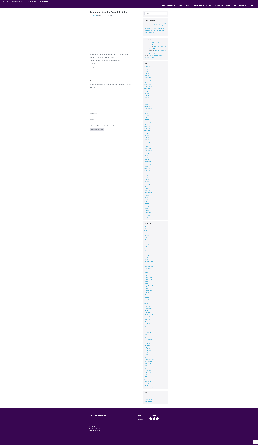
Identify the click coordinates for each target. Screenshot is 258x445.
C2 (145, 250)
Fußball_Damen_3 (148, 279)
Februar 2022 (147, 161)
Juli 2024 (146, 111)
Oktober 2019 (147, 212)
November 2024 (148, 104)
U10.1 (145, 328)
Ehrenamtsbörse (148, 264)
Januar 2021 (147, 184)
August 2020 (147, 194)
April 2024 (146, 117)
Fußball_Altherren (148, 274)
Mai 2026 (146, 71)
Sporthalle (146, 317)
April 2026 (146, 73)
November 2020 (148, 188)
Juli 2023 (146, 132)
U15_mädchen (148, 347)
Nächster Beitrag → (136, 73)
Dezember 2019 (148, 208)
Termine (228, 5)
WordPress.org (148, 401)
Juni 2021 (146, 175)
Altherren (146, 233)
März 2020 (146, 203)
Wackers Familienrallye (160, 50)
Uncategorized (147, 378)
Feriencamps (147, 268)
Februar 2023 (147, 141)
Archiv (145, 237)
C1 (145, 248)
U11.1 (145, 334)
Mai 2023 (146, 135)
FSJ (145, 270)
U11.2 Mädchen (148, 339)
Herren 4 (146, 301)
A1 (145, 226)
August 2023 (147, 130)
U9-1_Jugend (147, 372)
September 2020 (148, 192)
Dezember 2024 (148, 102)
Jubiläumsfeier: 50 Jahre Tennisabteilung (154, 28)
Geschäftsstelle (148, 292)
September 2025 (148, 86)
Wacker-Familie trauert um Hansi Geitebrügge (155, 23)
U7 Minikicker (147, 363)
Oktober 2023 (147, 126)
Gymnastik (146, 294)
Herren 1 (146, 295)
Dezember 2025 (148, 80)
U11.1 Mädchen (148, 336)
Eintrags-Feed (147, 397)
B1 (145, 239)
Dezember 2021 (148, 164)
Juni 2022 (146, 155)
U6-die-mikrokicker (148, 359)
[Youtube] (255, 1)
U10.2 (145, 330)
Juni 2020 (146, 197)
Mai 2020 (146, 199)
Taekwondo (147, 319)
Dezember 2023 (148, 122)
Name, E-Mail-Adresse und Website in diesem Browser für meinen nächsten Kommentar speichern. (114, 125)
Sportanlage (147, 316)
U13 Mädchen (147, 343)
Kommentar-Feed (148, 399)
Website (92, 119)
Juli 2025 (146, 90)
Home (163, 5)
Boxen (146, 246)
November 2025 (148, 82)
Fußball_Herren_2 (148, 283)
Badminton (147, 243)
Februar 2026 (147, 77)
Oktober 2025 (147, 84)
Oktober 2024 (147, 106)
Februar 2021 (147, 183)
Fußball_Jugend (148, 288)
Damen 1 (146, 255)
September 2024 (148, 108)
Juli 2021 (146, 174)
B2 (145, 241)
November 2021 (148, 166)
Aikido (145, 230)
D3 (145, 254)
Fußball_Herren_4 (148, 286)
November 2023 (148, 124)
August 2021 (147, 172)
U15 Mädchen (147, 345)
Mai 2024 (146, 115)
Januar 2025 (147, 101)
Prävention (147, 312)
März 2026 (146, 75)
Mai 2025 (146, 93)
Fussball (146, 272)
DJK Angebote (242, 5)
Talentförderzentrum (198, 5)
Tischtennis (147, 325)
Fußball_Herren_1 (148, 281)
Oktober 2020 (147, 190)
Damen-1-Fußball (148, 261)
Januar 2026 (147, 79)
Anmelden (146, 395)
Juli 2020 (146, 195)
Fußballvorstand (148, 290)
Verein (180, 5)
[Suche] (165, 13)
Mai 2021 (146, 177)
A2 (145, 228)
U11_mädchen (147, 332)
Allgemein (146, 232)
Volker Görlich (147, 46)
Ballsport (146, 244)
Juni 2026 (146, 69)
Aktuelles (208, 5)
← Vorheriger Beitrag (95, 73)
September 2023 (148, 128)
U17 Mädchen (147, 348)
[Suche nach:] (155, 13)
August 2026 (147, 66)
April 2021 (146, 179)
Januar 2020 (147, 206)
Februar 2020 (147, 205)
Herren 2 (146, 297)
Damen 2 (146, 257)
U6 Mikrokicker (148, 357)
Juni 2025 (146, 91)
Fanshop (251, 5)
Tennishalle (147, 323)
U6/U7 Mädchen (148, 361)
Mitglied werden (171, 5)
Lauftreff (146, 310)
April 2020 (146, 201)
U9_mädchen (147, 370)
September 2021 (148, 170)
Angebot (187, 5)
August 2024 (147, 110)
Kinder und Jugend (149, 306)
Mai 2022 (146, 157)
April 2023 (146, 137)
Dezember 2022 (148, 144)
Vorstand (146, 383)
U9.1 (145, 374)
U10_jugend (147, 326)
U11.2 (145, 337)
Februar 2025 (147, 99)
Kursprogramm (148, 308)
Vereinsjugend (147, 381)
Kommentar (93, 87)
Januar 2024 (147, 121)
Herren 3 (146, 299)
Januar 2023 (147, 143)
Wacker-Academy (148, 387)
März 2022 (146, 159)
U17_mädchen (148, 350)
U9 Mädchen (147, 368)
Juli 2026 (146, 68)
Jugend (146, 303)
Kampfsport (147, 305)
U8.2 (145, 367)
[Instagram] (252, 1)
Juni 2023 (146, 133)
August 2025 (147, 88)
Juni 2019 (146, 217)
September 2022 (148, 150)
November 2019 (148, 210)
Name (92, 107)
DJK (145, 263)
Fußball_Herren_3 (148, 285)
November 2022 (148, 146)
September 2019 (148, 214)
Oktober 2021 (147, 168)
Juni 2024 (146, 113)
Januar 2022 (147, 163)
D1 (145, 252)
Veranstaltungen (218, 5)
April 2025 (146, 95)
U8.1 (145, 365)
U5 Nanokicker (148, 356)
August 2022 (147, 152)
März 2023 (146, 139)
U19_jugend (147, 352)
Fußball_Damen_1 (148, 275)
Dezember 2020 (148, 186)
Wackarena (147, 385)
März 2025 (146, 97)
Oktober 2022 (147, 148)
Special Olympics (148, 314)
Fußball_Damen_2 (148, 277)
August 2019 (147, 215)
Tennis (146, 321)
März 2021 (146, 181)
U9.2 (145, 376)
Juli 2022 (146, 153)
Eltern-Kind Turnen (148, 266)
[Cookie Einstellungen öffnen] (3, 443)
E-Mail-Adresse (94, 113)
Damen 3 (146, 259)
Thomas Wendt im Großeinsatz (151, 34)
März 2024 (146, 119)
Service (234, 5)
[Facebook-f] (249, 1)
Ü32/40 (146, 354)
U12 (145, 341)
